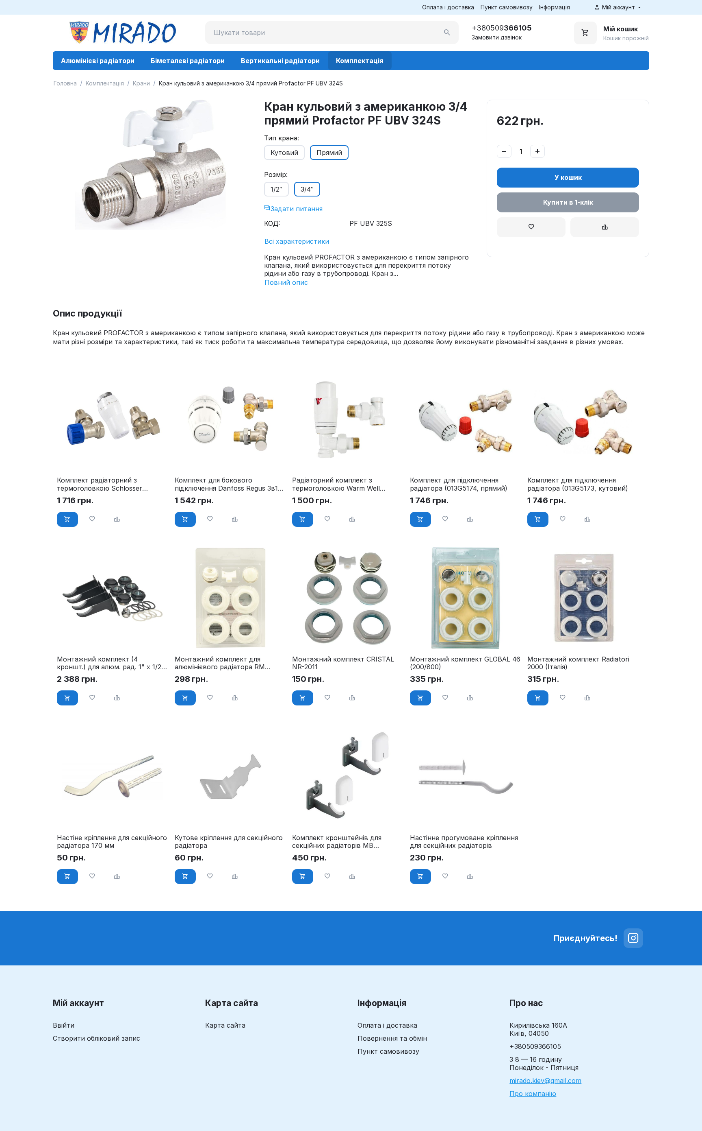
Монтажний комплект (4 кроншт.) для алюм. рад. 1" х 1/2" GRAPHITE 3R (111, 663)
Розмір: (276, 174)
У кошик (568, 177)
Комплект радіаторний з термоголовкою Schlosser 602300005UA (99, 484)
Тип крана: (281, 138)
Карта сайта (225, 1025)
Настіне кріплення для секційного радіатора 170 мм (112, 841)
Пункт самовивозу (507, 7)
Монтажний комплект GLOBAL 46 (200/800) (465, 663)
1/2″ (276, 189)
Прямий (329, 152)
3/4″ (307, 189)
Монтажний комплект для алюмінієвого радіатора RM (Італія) (220, 663)
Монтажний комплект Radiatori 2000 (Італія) (578, 663)
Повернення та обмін (392, 1038)
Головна (65, 83)
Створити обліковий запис (96, 1038)
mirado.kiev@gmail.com (545, 1080)
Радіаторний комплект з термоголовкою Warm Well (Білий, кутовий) (336, 484)
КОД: (272, 223)
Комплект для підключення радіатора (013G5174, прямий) (458, 484)
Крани (141, 83)
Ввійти (63, 1025)
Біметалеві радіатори (188, 61)
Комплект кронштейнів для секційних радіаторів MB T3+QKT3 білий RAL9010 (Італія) (343, 841)
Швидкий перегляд (112, 459)
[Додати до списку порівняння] (604, 227)
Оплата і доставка (448, 7)
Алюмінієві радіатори (97, 61)
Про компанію (532, 1094)
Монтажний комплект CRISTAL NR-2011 (343, 663)
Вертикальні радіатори (280, 61)
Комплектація (360, 61)
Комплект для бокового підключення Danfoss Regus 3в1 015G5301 (226, 484)
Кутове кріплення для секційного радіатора (229, 841)
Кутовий (284, 152)
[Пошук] (447, 32)
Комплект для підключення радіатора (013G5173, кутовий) (577, 484)
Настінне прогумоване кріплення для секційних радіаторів (464, 841)
